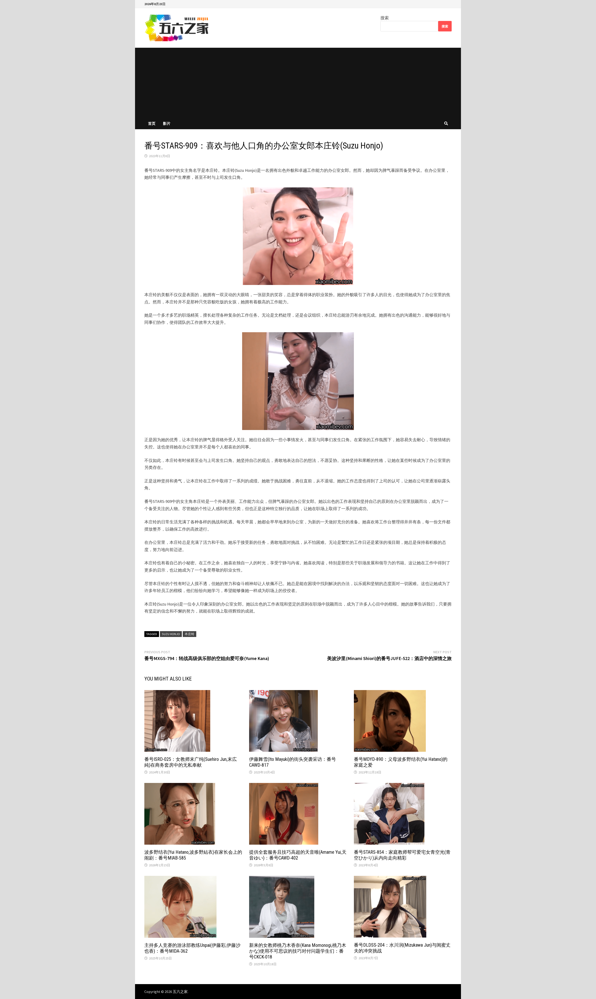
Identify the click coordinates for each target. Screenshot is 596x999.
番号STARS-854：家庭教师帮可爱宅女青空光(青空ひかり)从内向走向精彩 (402, 855)
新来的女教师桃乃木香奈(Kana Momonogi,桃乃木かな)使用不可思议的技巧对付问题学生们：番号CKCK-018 (297, 951)
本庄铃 (189, 634)
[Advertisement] (298, 82)
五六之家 (180, 991)
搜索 (384, 17)
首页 (152, 123)
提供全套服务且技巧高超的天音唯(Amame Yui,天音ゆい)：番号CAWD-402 (297, 855)
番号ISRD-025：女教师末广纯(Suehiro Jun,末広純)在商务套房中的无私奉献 (190, 762)
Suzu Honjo (171, 634)
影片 (166, 123)
